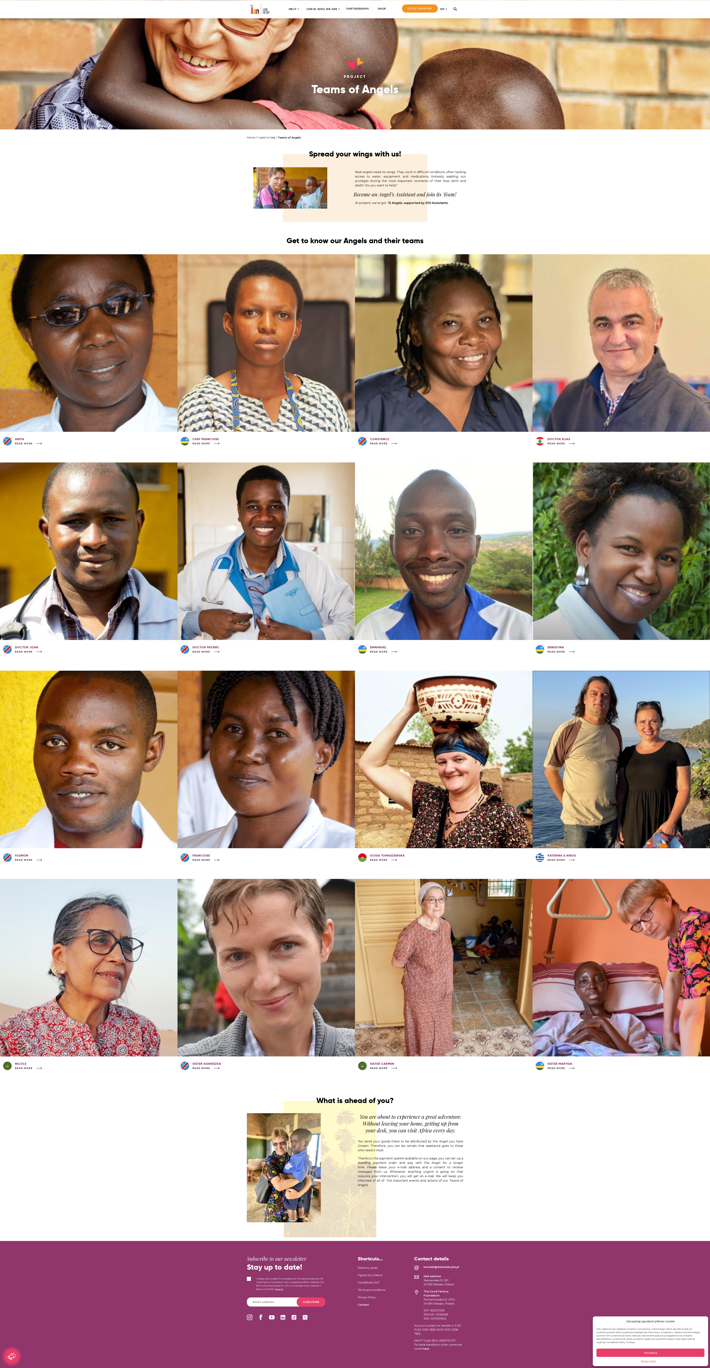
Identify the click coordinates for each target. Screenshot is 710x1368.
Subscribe (311, 1302)
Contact (363, 1304)
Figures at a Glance (370, 1275)
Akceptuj (650, 1353)
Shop (382, 8)
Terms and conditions (371, 1290)
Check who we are (321, 9)
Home (251, 137)
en (442, 9)
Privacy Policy (648, 1361)
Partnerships (357, 8)
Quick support (419, 8)
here (426, 1348)
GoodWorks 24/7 (368, 1282)
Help (293, 9)
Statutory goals (368, 1267)
